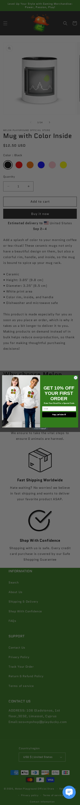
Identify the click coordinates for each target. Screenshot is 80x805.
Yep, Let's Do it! (59, 415)
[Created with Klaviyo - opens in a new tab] (40, 429)
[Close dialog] (75, 377)
